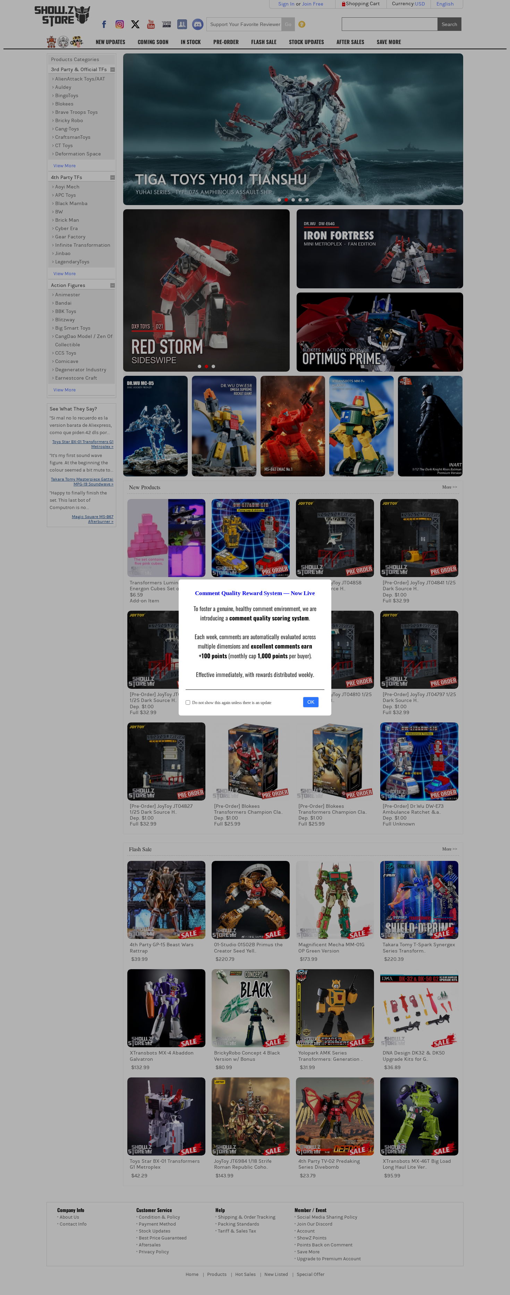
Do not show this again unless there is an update (231, 702)
